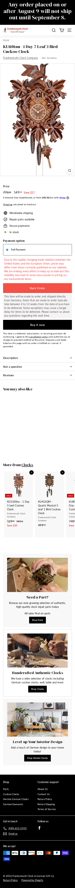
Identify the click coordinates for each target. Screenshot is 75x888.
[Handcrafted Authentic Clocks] (37, 651)
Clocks (27, 464)
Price (6, 186)
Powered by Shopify (32, 880)
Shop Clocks (37, 689)
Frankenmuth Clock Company (20, 57)
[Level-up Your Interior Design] (37, 720)
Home (6, 40)
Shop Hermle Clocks (37, 758)
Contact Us (44, 794)
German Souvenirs (13, 804)
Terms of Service (47, 809)
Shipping (7, 204)
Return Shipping (46, 804)
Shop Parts (37, 620)
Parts (6, 789)
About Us (43, 789)
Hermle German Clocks (16, 799)
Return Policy (45, 799)
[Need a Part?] (37, 575)
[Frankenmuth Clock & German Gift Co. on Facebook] (39, 828)
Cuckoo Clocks (11, 794)
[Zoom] (69, 170)
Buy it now (37, 324)
